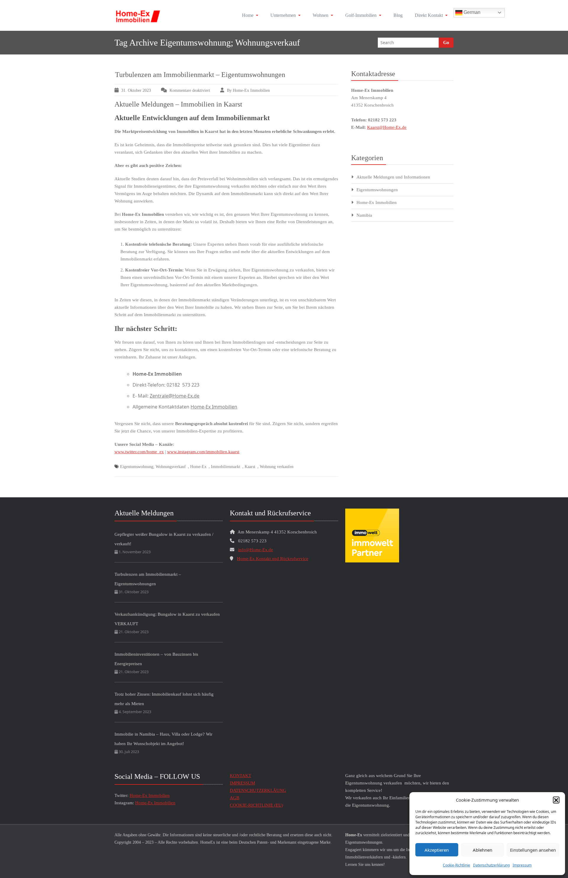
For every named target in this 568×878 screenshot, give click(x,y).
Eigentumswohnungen (377, 189)
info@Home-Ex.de (255, 549)
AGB (234, 797)
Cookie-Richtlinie (456, 865)
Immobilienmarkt (225, 466)
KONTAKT (240, 775)
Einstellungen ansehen (533, 850)
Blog (398, 15)
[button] (556, 800)
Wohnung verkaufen (276, 466)
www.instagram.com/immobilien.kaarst (203, 451)
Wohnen (320, 15)
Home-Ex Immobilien (214, 406)
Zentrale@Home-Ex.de (174, 396)
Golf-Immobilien (361, 15)
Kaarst (250, 466)
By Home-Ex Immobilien (248, 90)
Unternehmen (283, 15)
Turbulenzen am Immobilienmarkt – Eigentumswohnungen (200, 74)
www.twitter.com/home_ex (139, 451)
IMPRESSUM (242, 783)
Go (446, 42)
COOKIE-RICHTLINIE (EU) (256, 805)
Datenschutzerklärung (491, 865)
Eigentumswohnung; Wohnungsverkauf (153, 466)
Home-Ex (198, 466)
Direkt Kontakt (429, 15)
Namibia (364, 215)
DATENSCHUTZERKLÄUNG (258, 790)
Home (248, 15)
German (471, 12)
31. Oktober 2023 (136, 90)
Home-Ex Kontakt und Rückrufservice (272, 558)
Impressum (522, 865)
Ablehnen (482, 850)
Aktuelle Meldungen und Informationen (393, 177)
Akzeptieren (437, 850)
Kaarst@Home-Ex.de (386, 127)
